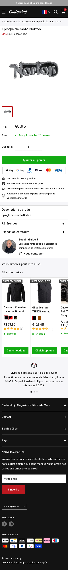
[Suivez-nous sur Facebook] (4, 523)
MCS (4, 34)
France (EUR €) (11, 506)
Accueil (6, 21)
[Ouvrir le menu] (3, 12)
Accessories (28, 21)
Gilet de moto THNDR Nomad (41, 309)
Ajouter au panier (34, 160)
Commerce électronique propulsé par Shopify (24, 562)
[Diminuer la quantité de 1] (19, 147)
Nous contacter (34, 253)
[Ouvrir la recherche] (56, 12)
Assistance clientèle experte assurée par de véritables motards (31, 195)
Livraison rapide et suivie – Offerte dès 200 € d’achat (35, 188)
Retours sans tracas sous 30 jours (25, 183)
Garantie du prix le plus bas (21, 178)
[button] (12, 328)
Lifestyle (15, 21)
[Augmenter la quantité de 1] (38, 147)
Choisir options (16, 350)
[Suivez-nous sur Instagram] (11, 523)
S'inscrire (13, 489)
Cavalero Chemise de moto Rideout (15, 309)
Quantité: (7, 146)
